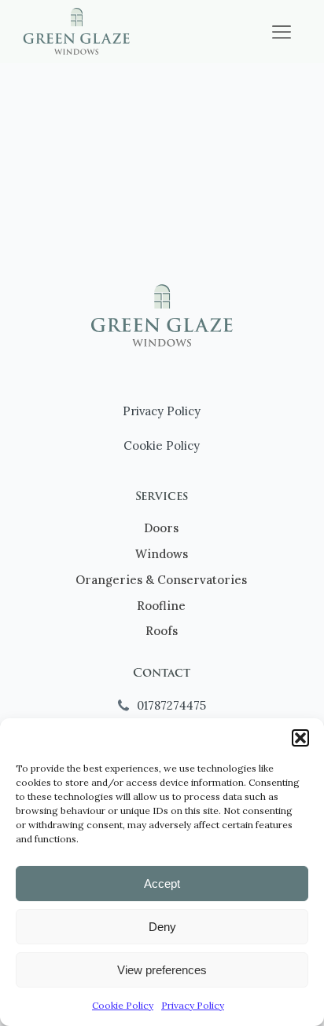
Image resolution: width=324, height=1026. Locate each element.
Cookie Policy (122, 1005)
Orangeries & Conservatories (161, 579)
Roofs (161, 630)
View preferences (162, 970)
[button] (300, 738)
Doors (161, 527)
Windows (161, 553)
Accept (162, 883)
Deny (162, 926)
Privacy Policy (192, 1005)
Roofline (161, 605)
